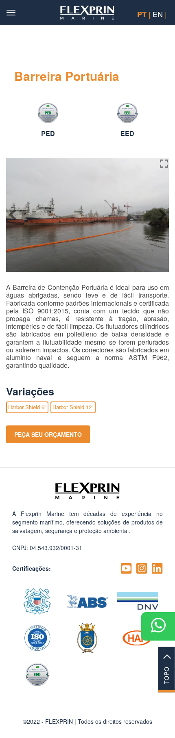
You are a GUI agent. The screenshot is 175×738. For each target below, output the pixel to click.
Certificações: (31, 568)
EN (158, 14)
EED (127, 133)
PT (142, 14)
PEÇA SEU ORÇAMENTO (48, 434)
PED (48, 133)
